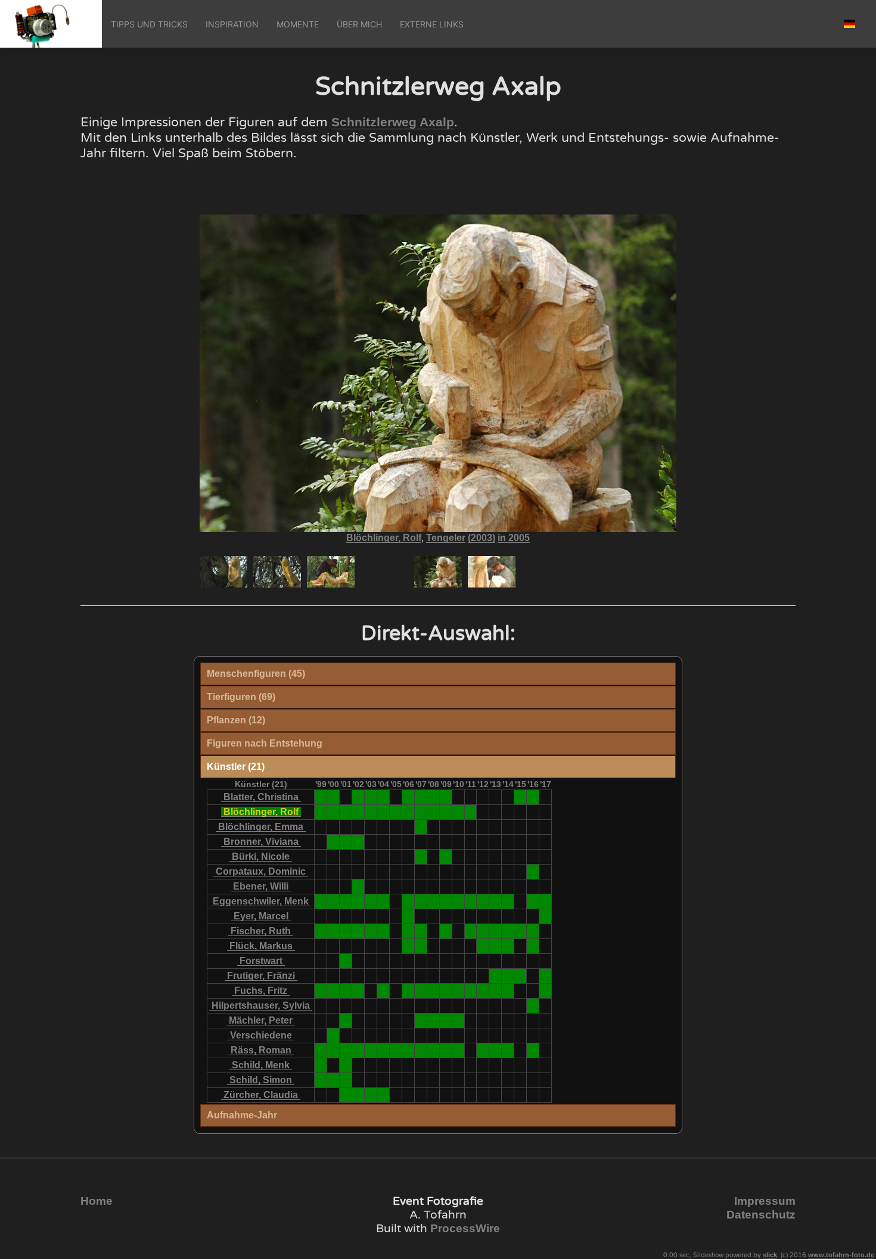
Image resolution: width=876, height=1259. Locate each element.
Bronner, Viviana (261, 842)
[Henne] (508, 1050)
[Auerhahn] (321, 901)
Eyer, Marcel (261, 916)
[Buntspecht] (358, 931)
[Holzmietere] (508, 931)
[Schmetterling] (446, 856)
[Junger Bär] (471, 931)
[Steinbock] (483, 945)
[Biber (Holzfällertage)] (408, 1050)
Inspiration (232, 24)
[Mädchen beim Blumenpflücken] (383, 1094)
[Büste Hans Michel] (495, 990)
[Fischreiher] (508, 901)
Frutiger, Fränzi (261, 976)
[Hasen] (520, 796)
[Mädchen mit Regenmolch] (446, 931)
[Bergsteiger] (508, 945)
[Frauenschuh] (508, 975)
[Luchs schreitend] (371, 901)
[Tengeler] (371, 811)
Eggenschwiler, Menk (260, 901)
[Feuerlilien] (358, 841)
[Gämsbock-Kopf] (446, 901)
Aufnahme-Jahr (242, 1115)
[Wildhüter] (321, 811)
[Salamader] (533, 931)
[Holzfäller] (358, 990)
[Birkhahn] (333, 901)
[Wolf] (408, 796)
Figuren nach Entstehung (264, 743)
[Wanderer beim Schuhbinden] (421, 811)
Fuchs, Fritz (261, 991)
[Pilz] (346, 960)
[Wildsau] (371, 1050)
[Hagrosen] (383, 796)
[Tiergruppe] (333, 1035)
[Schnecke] (346, 1094)
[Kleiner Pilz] (421, 826)
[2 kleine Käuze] (358, 1094)
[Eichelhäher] (371, 1094)
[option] (223, 571)
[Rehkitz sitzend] (408, 901)
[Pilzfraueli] (346, 811)
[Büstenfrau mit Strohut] (421, 990)
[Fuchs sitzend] (421, 1050)
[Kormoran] (433, 901)
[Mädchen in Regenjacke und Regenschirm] (533, 945)
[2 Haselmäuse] (433, 1020)
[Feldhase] (321, 931)
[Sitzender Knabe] (421, 931)
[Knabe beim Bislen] (383, 811)
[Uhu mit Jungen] (545, 901)
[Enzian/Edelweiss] (433, 796)
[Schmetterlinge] (520, 931)
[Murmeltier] (333, 1050)
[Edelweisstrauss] (421, 1020)
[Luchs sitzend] (358, 901)
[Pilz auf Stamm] (421, 856)
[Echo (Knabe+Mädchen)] (433, 811)
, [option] (438, 538)
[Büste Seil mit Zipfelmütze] (433, 990)
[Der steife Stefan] (446, 811)
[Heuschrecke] (495, 945)
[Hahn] (495, 1050)
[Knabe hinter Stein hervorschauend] (408, 945)
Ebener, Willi (261, 886)
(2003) (481, 538)
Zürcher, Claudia (260, 1095)
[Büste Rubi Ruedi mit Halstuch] (408, 990)
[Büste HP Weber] (508, 990)
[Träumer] (458, 811)
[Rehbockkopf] (471, 901)
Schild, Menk (260, 1065)
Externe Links (432, 24)
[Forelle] (433, 1050)
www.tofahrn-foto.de (841, 1254)
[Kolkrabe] (458, 901)
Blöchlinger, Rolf (383, 538)
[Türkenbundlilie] (533, 796)
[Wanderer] (396, 1050)
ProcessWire (465, 1228)
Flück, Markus (261, 946)
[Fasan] (483, 1050)
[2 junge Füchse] (321, 796)
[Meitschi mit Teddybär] (421, 945)
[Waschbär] (358, 886)
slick (770, 1254)
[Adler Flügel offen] (346, 901)
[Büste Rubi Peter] (471, 990)
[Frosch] (333, 841)
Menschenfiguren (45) (256, 674)
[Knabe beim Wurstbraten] (383, 931)
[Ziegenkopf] (358, 796)
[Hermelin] (333, 1080)
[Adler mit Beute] (421, 901)
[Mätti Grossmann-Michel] (545, 990)
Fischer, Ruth (260, 931)
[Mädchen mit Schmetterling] (358, 811)
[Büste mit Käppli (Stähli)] (346, 990)
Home (96, 1201)
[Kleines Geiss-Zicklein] (371, 796)
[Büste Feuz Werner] (458, 990)
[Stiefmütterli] (520, 975)
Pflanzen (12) (236, 720)
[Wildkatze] (421, 796)
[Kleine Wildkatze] (371, 931)
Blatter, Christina (261, 797)
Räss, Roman (261, 1050)
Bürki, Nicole (260, 856)
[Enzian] (333, 796)
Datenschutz (761, 1214)
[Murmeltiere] (321, 1050)
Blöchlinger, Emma (261, 827)
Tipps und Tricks (149, 24)
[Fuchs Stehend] (346, 1050)
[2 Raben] (346, 841)
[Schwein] (458, 1020)
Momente (298, 24)
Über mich (359, 24)
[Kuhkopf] (446, 1050)
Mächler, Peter (260, 1020)
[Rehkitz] (346, 1080)
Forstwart (261, 961)
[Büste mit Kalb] (333, 990)
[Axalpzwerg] (495, 931)
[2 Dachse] (346, 931)
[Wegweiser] (396, 811)
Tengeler (445, 538)
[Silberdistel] (346, 1065)
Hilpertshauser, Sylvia (260, 1005)
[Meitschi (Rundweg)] (446, 796)
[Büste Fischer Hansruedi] (321, 990)
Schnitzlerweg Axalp (392, 122)
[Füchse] (533, 901)
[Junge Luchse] (383, 901)
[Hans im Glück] (408, 811)
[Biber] (495, 975)
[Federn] (545, 975)
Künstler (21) (236, 766)
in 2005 (514, 538)
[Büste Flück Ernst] (483, 990)
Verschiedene (261, 1035)
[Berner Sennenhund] (458, 1050)
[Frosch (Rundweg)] (446, 1020)
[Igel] (408, 931)
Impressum (765, 1201)
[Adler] (321, 1080)
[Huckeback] (471, 811)
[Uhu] (483, 901)
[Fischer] (333, 811)
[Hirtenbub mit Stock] (383, 990)
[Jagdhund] (495, 901)
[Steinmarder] (358, 1050)
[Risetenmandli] (483, 931)
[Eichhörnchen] (333, 931)
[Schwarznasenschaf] (545, 916)
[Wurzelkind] (533, 1005)
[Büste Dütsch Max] (446, 990)
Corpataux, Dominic (260, 871)
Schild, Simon (260, 1080)
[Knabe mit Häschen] (408, 916)
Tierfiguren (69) (241, 697)
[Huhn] (533, 1050)
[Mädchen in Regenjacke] (533, 871)
